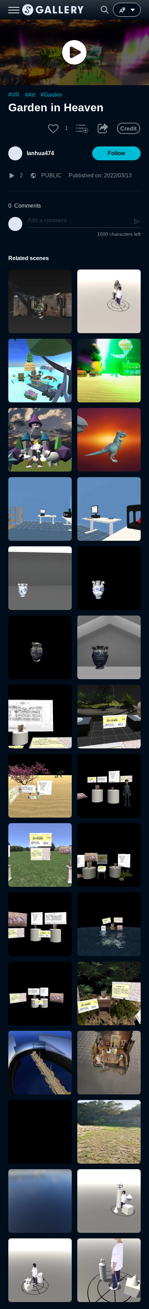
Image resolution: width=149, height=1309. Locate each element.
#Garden (51, 95)
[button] (104, 9)
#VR (13, 95)
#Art (30, 95)
